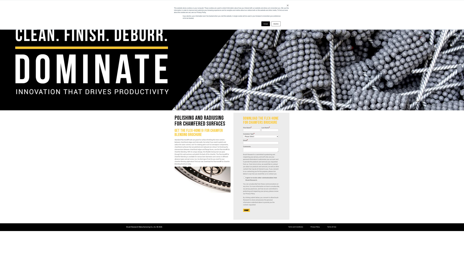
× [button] (287, 5)
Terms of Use (331, 227)
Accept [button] (265, 24)
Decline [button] (276, 24)
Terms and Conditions (295, 227)
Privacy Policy (315, 227)
